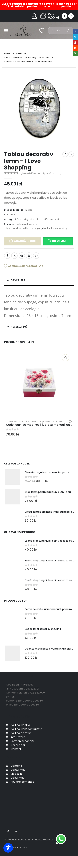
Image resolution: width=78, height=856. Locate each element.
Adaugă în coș (24, 241)
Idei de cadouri (58, 421)
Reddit (29, 255)
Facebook (7, 255)
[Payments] (15, 847)
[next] (71, 154)
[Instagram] (71, 16)
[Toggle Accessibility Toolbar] (8, 848)
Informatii (60, 241)
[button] (7, 30)
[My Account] (34, 16)
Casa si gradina (26, 219)
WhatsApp (36, 255)
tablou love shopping (55, 228)
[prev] (65, 154)
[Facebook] (64, 16)
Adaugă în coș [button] (65, 357)
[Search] (68, 30)
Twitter (14, 255)
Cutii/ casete (43, 421)
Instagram (16, 831)
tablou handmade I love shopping (23, 228)
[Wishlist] (42, 30)
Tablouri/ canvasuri (48, 219)
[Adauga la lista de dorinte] (70, 421)
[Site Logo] (18, 30)
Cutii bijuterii (29, 421)
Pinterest (22, 255)
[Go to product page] (39, 384)
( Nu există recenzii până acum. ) (41, 173)
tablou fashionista (26, 224)
